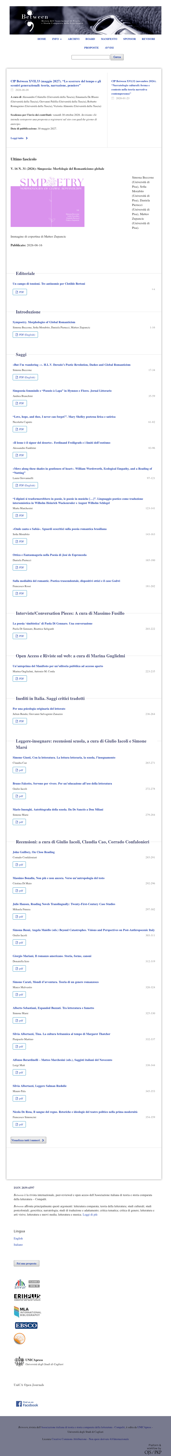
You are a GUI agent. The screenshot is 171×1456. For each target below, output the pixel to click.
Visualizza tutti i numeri (25, 1140)
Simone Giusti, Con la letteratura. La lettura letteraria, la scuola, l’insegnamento (64, 757)
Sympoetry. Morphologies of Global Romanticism (44, 322)
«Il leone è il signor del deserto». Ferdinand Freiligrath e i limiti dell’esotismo (61, 442)
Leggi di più (90, 1214)
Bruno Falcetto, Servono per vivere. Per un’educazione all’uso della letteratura (62, 783)
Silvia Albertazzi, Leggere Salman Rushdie (40, 1086)
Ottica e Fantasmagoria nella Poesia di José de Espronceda (50, 555)
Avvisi (109, 47)
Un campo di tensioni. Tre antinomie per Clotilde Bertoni (49, 283)
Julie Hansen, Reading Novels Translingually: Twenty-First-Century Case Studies (64, 904)
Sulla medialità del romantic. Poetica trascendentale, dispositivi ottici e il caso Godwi (66, 581)
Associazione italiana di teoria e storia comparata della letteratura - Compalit (83, 1427)
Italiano (18, 1245)
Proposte (91, 47)
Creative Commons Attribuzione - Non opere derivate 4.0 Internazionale (90, 1439)
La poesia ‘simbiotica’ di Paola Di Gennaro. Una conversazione (52, 623)
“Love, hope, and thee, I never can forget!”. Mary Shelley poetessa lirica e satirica (64, 416)
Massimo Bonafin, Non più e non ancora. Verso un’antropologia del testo (58, 878)
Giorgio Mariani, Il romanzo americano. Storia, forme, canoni (52, 956)
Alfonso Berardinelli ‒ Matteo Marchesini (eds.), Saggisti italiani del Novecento (62, 1060)
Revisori (148, 39)
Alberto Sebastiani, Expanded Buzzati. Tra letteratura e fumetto (53, 1008)
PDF (21, 292)
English (18, 1238)
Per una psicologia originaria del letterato (39, 708)
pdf (21, 770)
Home (42, 39)
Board (90, 39)
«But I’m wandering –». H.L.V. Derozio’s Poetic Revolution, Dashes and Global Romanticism (72, 364)
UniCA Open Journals (29, 1384)
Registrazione (133, 4)
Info (55, 39)
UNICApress (144, 1427)
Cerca (117, 57)
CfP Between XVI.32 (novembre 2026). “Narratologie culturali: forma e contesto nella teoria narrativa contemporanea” (133, 87)
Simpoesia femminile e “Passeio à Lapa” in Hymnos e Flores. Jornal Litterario (62, 390)
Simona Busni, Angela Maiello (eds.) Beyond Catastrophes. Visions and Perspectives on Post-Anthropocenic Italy (84, 930)
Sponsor (129, 39)
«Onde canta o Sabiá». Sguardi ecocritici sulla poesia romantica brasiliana (60, 529)
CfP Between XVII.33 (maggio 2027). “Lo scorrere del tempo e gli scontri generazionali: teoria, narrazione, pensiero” (56, 83)
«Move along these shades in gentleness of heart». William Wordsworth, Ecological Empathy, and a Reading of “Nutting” (82, 470)
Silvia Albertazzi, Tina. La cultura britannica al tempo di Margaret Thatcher (61, 1034)
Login (149, 4)
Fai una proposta (26, 1263)
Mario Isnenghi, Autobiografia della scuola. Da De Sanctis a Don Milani (58, 809)
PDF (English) (27, 334)
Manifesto (109, 39)
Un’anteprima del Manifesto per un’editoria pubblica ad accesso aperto (58, 666)
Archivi (73, 39)
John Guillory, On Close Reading (34, 852)
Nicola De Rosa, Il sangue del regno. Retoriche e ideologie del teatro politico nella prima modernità (75, 1112)
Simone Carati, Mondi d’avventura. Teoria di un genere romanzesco (56, 982)
